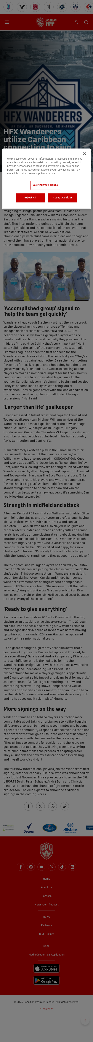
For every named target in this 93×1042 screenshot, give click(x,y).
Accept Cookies (62, 197)
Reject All (30, 197)
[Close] (84, 153)
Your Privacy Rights (45, 185)
